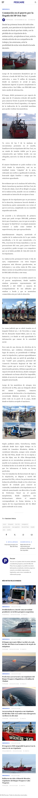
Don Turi (17, 524)
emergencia (25, 524)
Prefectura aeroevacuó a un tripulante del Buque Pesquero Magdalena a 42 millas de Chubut (18, 679)
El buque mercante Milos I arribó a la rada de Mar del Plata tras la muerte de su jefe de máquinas (19, 644)
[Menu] (3, 2)
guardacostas (6, 527)
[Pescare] (19, 2)
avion (4, 524)
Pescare (10, 20)
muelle (32, 527)
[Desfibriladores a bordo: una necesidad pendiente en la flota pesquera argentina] (19, 594)
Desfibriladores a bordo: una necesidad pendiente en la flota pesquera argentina (18, 611)
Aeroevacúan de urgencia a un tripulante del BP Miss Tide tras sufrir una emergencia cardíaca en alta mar (19, 713)
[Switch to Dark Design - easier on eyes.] (35, 2)
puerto (9, 530)
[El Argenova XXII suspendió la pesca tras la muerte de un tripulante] (19, 731)
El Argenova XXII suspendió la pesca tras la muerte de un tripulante (18, 747)
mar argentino (16, 527)
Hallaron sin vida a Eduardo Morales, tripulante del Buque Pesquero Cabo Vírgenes (16, 780)
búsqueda (10, 524)
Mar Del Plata (25, 527)
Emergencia (6, 9)
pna (4, 530)
